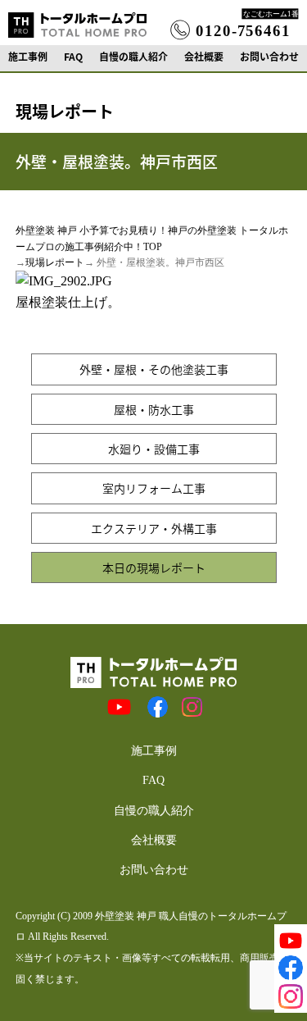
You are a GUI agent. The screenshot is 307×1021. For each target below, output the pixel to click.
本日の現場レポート (153, 567)
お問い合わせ (269, 57)
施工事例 (27, 57)
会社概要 (203, 57)
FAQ (73, 57)
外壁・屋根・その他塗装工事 (153, 369)
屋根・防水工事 (154, 409)
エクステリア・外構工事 (154, 528)
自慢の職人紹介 (133, 57)
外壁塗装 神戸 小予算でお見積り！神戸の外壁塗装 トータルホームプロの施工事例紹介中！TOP (152, 238)
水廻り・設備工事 (154, 448)
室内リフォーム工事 (153, 488)
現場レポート (54, 262)
